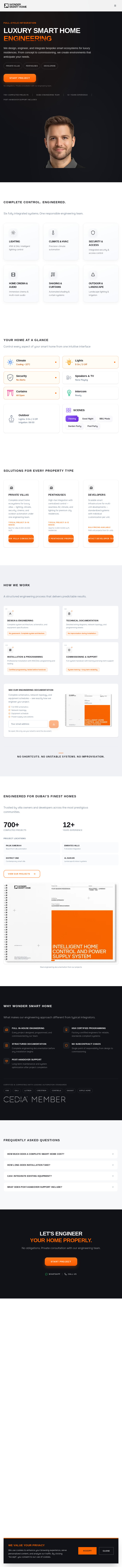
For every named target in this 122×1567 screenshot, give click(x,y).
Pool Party (92, 426)
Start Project (20, 78)
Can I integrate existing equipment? (29, 1176)
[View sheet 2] (58, 960)
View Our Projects (19, 874)
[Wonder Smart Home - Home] (15, 6)
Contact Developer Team (101, 539)
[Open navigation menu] (115, 5)
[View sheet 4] (69, 960)
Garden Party (74, 426)
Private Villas (13, 66)
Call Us (72, 1274)
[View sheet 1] (53, 960)
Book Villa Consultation (21, 539)
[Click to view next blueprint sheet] (61, 923)
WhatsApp (54, 1274)
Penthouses (32, 66)
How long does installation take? (28, 1165)
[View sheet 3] (63, 960)
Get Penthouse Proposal (61, 539)
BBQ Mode (105, 418)
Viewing (72, 418)
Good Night (87, 418)
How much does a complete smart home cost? (35, 1154)
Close (106, 1551)
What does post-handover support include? (34, 1187)
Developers (49, 66)
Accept (87, 1551)
